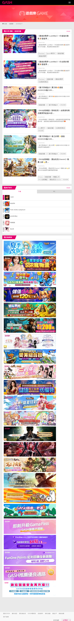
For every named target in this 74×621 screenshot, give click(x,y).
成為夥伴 (40, 613)
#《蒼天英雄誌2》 (53, 105)
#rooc (40, 177)
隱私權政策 (22, 613)
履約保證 (14, 613)
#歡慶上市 (56, 177)
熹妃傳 (12, 229)
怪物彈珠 (12, 203)
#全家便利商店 (43, 82)
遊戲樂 (11, 23)
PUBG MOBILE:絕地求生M (17, 210)
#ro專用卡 (41, 128)
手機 (19, 191)
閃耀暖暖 (12, 222)
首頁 (5, 23)
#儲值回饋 (60, 53)
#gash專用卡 (50, 53)
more (68, 31)
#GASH (63, 105)
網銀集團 (61, 613)
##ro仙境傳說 (42, 179)
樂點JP (54, 613)
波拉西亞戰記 (14, 216)
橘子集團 (6, 617)
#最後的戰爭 (42, 56)
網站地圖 (47, 613)
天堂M (12, 197)
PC (54, 191)
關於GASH (6, 613)
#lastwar (41, 53)
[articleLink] (20, 44)
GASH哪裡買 (32, 613)
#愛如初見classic (55, 179)
